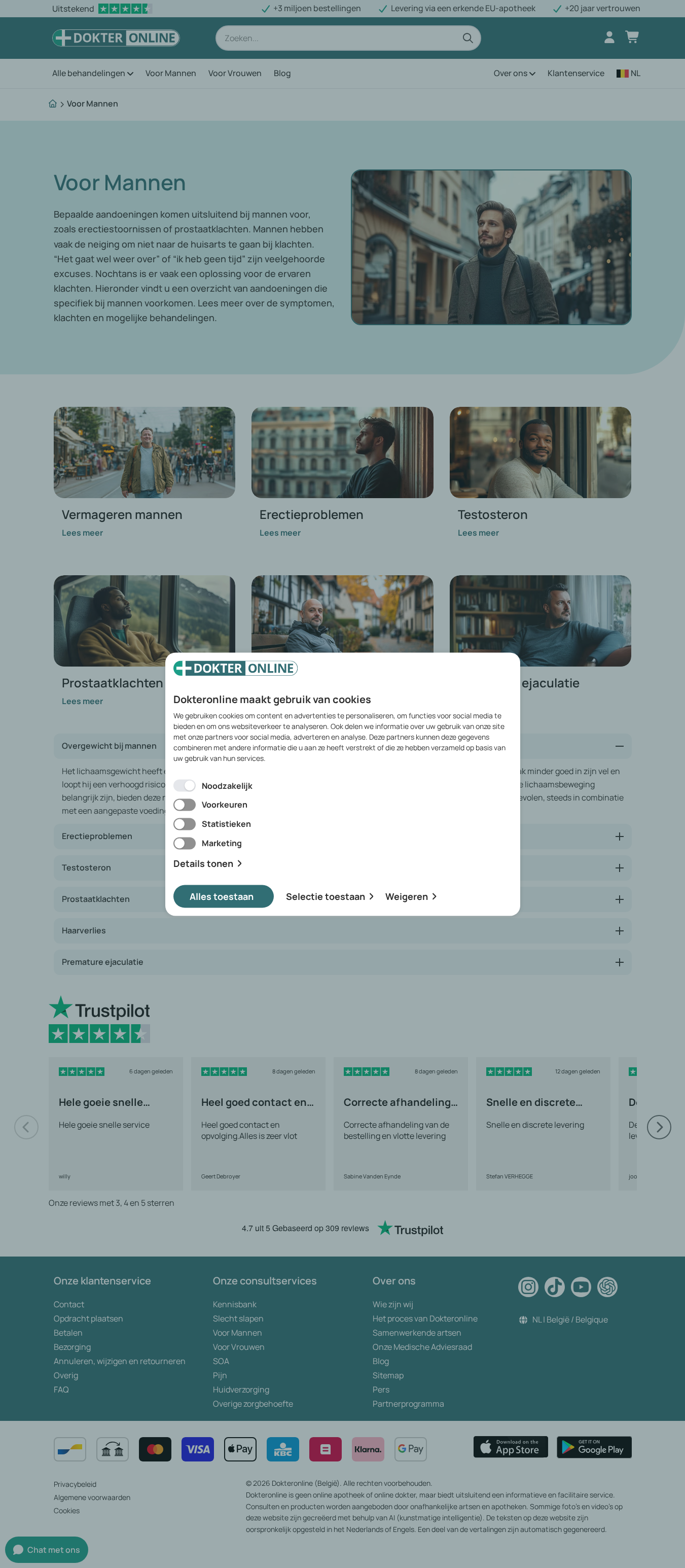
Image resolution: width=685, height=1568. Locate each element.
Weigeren (406, 896)
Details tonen (203, 863)
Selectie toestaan (325, 896)
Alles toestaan (222, 896)
